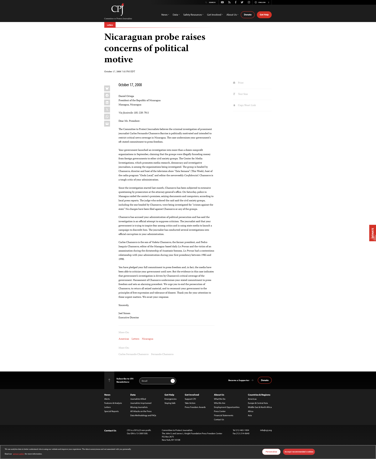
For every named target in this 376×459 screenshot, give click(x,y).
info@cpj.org (266, 430)
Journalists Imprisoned (140, 403)
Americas (124, 339)
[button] (269, 2)
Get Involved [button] (214, 14)
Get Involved (192, 394)
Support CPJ (190, 398)
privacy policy (18, 454)
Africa (250, 411)
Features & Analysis (113, 403)
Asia (250, 415)
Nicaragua (147, 339)
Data (133, 394)
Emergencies (170, 398)
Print (240, 83)
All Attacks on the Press (141, 411)
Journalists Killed (138, 398)
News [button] (164, 14)
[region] (188, 452)
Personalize (271, 452)
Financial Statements (223, 415)
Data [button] (175, 14)
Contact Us (219, 419)
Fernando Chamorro (162, 354)
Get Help (264, 14)
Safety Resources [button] (192, 14)
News (107, 394)
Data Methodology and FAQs (143, 415)
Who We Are (219, 403)
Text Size (242, 94)
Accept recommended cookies (299, 452)
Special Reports (111, 411)
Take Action (190, 403)
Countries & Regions (259, 394)
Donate (247, 14)
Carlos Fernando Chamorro (133, 354)
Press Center (220, 411)
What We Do (219, 398)
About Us (219, 394)
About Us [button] (231, 14)
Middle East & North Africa (260, 407)
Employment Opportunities (227, 407)
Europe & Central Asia (258, 403)
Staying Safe (170, 403)
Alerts (107, 398)
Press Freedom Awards (195, 407)
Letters (110, 25)
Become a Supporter (238, 380)
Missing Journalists (139, 407)
